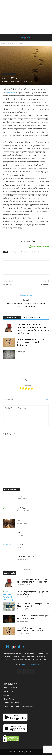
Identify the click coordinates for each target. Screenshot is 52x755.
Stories (20, 43)
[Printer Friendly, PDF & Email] (38, 246)
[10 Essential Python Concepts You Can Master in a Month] (9, 606)
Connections (8, 691)
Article (22, 252)
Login (46, 399)
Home (3, 43)
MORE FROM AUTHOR (31, 318)
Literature (11, 43)
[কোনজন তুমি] (9, 354)
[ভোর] (9, 523)
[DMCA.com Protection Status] (11, 741)
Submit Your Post (10, 684)
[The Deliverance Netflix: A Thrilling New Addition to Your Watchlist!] (9, 619)
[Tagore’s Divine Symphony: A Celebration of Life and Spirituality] (9, 342)
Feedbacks (7, 695)
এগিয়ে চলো (20, 545)
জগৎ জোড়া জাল (7, 285)
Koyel (6, 82)
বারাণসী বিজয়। (21, 508)
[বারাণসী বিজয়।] (9, 511)
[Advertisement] (26, 17)
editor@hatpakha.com (31, 664)
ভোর (18, 520)
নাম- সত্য (20, 496)
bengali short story (40, 252)
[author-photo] (26, 296)
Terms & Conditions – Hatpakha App (18, 706)
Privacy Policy (8, 699)
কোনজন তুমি (20, 351)
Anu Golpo (13, 252)
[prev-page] (4, 363)
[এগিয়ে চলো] (9, 547)
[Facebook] (19, 671)
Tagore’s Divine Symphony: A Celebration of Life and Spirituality (30, 342)
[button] (4, 37)
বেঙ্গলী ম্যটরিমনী (10, 92)
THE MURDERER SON (25, 557)
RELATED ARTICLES (12, 318)
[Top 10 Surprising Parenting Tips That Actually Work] (9, 597)
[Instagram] (26, 671)
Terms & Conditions (11, 703)
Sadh (19, 532)
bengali (29, 252)
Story (5, 255)
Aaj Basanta (44, 285)
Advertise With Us (10, 687)
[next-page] (8, 363)
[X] (32, 671)
